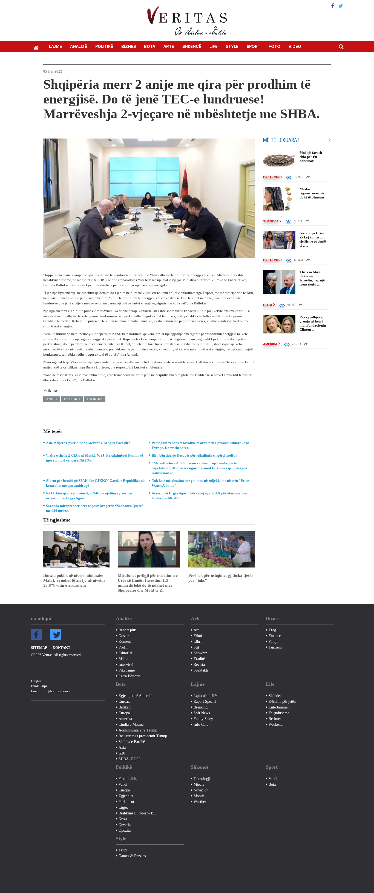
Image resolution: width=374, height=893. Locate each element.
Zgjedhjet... (128, 796)
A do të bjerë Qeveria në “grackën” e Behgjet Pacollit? (88, 443)
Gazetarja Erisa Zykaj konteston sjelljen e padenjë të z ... (313, 239)
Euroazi (125, 701)
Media (123, 659)
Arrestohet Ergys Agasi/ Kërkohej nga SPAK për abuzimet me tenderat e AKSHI (199, 495)
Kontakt (61, 648)
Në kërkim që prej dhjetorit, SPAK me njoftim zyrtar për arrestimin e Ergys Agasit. (89, 495)
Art (196, 630)
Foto (274, 47)
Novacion (201, 790)
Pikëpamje (127, 670)
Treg (272, 630)
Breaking (271, 177)
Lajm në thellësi (206, 696)
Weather (200, 802)
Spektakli (201, 670)
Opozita (125, 830)
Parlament (126, 802)
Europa (124, 713)
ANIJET (51, 399)
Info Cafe (201, 724)
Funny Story (203, 719)
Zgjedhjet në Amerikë (135, 696)
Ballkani (125, 707)
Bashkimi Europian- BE (137, 813)
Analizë (78, 47)
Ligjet (123, 807)
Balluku (72, 399)
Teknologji (202, 779)
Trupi (123, 850)
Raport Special (205, 701)
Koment (125, 641)
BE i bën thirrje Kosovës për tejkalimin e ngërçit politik (194, 455)
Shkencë (191, 47)
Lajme (55, 47)
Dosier (124, 636)
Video (295, 47)
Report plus (127, 630)
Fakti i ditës (128, 779)
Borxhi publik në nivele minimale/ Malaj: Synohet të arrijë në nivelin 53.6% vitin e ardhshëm (74, 580)
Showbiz (200, 653)
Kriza (123, 819)
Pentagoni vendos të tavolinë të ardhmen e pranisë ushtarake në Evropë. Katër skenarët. (200, 445)
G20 (122, 753)
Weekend (276, 724)
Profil (123, 647)
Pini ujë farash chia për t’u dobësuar (311, 157)
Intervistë (126, 664)
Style (232, 47)
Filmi (198, 636)
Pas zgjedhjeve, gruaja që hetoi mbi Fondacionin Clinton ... (313, 323)
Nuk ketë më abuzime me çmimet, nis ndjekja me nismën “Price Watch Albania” (200, 483)
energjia (95, 399)
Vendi (123, 784)
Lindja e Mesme (131, 724)
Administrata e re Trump (138, 730)
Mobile (199, 796)
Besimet (275, 719)
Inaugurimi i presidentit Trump (143, 736)
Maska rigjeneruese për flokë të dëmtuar (312, 193)
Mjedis (199, 784)
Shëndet (271, 221)
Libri (198, 641)
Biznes (128, 47)
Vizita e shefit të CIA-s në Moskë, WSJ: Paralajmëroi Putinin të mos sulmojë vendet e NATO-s (94, 457)
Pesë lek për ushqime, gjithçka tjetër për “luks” (220, 578)
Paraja (273, 641)
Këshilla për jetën (282, 701)
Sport (253, 47)
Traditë (199, 659)
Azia (122, 747)
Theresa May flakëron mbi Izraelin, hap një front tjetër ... (312, 278)
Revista (199, 664)
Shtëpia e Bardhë (132, 742)
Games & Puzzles (132, 856)
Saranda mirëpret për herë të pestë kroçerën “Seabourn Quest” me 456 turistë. (94, 508)
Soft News (202, 713)
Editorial (125, 653)
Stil (196, 647)
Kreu (36, 47)
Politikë (104, 47)
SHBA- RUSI (129, 759)
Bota (149, 47)
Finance (275, 636)
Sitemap (39, 648)
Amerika (270, 344)
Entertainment (279, 707)
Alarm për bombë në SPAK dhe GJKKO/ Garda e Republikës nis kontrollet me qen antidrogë (95, 483)
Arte (168, 47)
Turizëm (275, 647)
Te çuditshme (279, 713)
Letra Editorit (129, 676)
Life (213, 47)
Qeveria (125, 825)
